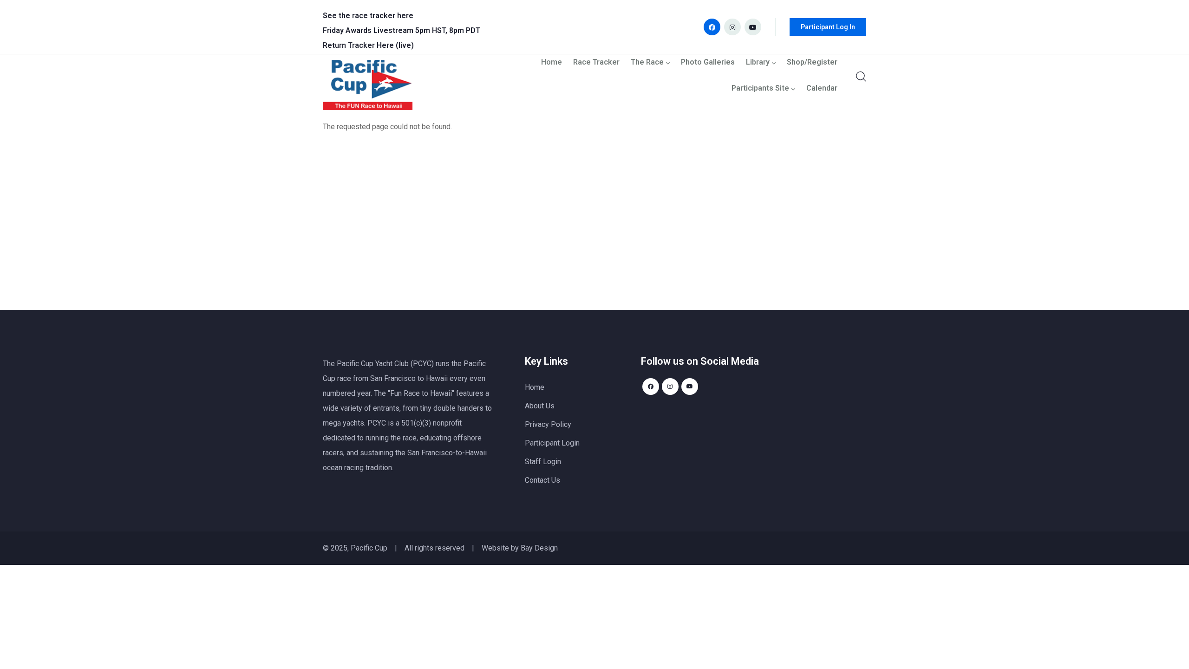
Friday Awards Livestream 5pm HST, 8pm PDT (401, 30)
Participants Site (760, 88)
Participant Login (552, 443)
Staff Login (543, 461)
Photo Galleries (708, 62)
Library (758, 62)
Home (551, 62)
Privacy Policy (548, 424)
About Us (540, 405)
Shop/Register (812, 62)
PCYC (376, 423)
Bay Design (539, 548)
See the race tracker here (368, 15)
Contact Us (542, 480)
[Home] (368, 87)
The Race (647, 62)
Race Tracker (596, 62)
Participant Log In (828, 27)
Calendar (821, 88)
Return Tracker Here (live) (368, 45)
